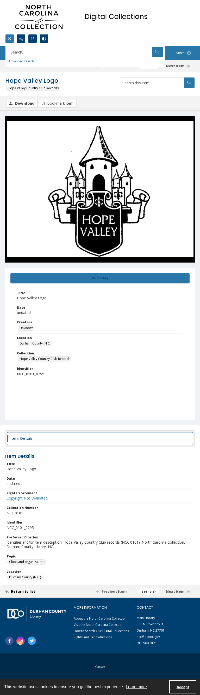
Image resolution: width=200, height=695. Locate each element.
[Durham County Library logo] (36, 613)
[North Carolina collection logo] (83, 17)
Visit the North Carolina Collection (98, 624)
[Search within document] (189, 83)
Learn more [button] (136, 687)
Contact (100, 667)
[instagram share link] (20, 641)
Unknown (26, 328)
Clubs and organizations (27, 562)
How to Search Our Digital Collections (101, 631)
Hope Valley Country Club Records (33, 88)
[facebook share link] (9, 641)
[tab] (100, 278)
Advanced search (21, 61)
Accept (183, 687)
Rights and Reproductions (93, 637)
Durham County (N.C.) (35, 343)
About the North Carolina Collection (100, 618)
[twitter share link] (32, 641)
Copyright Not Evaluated (27, 498)
